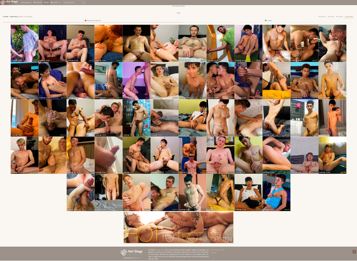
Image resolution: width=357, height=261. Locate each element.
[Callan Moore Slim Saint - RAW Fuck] (81, 117)
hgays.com (136, 258)
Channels (38, 2)
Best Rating (331, 16)
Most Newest (322, 16)
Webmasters (214, 253)
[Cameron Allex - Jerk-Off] (109, 155)
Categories (27, 2)
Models (55, 2)
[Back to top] (354, 252)
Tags (47, 2)
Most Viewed (339, 16)
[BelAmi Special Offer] (178, 243)
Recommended (349, 16)
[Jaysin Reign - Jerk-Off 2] (25, 117)
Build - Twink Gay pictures (218, 250)
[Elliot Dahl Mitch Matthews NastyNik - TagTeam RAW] (53, 155)
